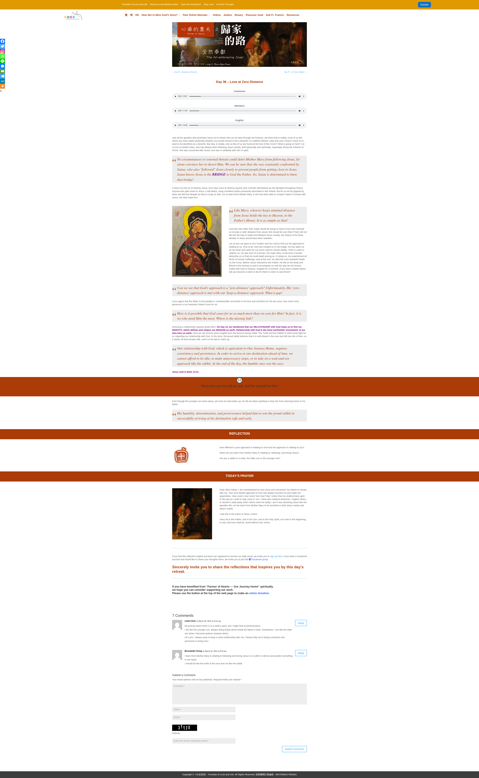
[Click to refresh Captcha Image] (184, 728)
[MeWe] (2, 81)
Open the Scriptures (191, 4)
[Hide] (1, 91)
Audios (228, 15)
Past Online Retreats (195, 15)
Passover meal (254, 15)
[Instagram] (2, 51)
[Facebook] (2, 41)
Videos (217, 15)
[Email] (2, 71)
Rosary (239, 15)
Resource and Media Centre (164, 4)
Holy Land (209, 4)
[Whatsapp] (2, 56)
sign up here (276, 556)
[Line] (2, 61)
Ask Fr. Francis (275, 15)
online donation (259, 593)
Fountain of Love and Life (134, 4)
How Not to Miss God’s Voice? (160, 15)
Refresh (176, 733)
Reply (301, 623)
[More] (2, 86)
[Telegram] (2, 76)
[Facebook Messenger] (2, 66)
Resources (293, 15)
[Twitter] (2, 46)
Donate (424, 4)
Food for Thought (225, 4)
